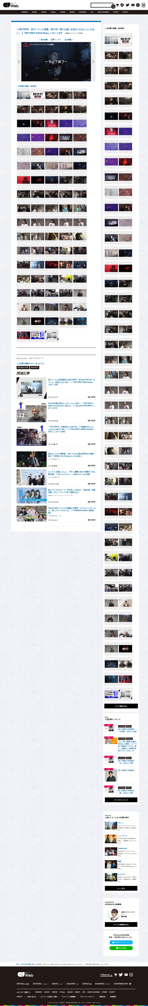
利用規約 (113, 997)
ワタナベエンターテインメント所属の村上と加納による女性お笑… (127, 828)
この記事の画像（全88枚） (27, 86)
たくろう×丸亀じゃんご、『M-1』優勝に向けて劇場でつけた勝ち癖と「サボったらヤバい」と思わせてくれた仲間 (71, 473)
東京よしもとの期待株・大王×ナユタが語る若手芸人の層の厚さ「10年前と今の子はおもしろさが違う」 (71, 454)
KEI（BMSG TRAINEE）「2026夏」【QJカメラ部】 (127, 730)
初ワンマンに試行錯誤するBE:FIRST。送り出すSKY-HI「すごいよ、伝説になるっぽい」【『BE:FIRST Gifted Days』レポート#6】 (71, 382)
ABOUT (20, 997)
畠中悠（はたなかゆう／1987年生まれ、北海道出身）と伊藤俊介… (127, 879)
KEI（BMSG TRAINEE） (126, 770)
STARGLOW (122, 848)
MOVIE (43, 12)
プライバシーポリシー (87, 997)
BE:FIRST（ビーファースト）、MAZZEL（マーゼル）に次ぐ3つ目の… (127, 853)
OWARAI (24, 12)
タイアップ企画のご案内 (49, 997)
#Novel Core (22, 358)
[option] (131, 914)
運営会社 (102, 997)
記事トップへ (56, 39)
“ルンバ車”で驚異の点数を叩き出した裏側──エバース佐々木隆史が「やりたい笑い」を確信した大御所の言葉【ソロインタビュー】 (127, 746)
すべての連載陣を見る (121, 924)
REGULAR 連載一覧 (27, 964)
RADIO (70, 992)
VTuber (53, 12)
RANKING (82, 12)
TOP (17, 964)
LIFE (83, 992)
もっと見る (121, 888)
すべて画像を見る (121, 706)
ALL (92, 12)
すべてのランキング (121, 800)
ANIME (62, 12)
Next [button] (134, 914)
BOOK (77, 992)
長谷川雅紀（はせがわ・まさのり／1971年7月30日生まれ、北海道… (127, 866)
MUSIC (34, 12)
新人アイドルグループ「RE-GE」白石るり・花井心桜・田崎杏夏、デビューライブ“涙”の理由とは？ (71, 491)
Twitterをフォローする (122, 942)
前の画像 (44, 39)
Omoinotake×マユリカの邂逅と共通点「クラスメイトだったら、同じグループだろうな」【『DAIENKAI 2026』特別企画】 (72, 510)
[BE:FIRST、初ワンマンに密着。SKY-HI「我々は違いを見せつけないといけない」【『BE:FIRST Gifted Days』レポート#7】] (23, 95)
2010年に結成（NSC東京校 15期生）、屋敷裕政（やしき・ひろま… (127, 840)
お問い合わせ (31, 997)
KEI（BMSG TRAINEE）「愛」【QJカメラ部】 (126, 791)
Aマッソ (121, 823)
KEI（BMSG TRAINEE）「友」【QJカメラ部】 (126, 762)
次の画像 (68, 39)
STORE (115, 12)
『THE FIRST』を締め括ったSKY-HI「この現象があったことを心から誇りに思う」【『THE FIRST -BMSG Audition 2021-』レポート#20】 (71, 429)
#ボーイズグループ (36, 358)
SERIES (72, 12)
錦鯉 (119, 861)
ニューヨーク (122, 835)
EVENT (125, 12)
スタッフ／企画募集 (68, 997)
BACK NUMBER (103, 12)
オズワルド (122, 874)
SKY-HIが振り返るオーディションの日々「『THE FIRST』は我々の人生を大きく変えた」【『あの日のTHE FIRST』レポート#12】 (71, 405)
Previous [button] (107, 914)
